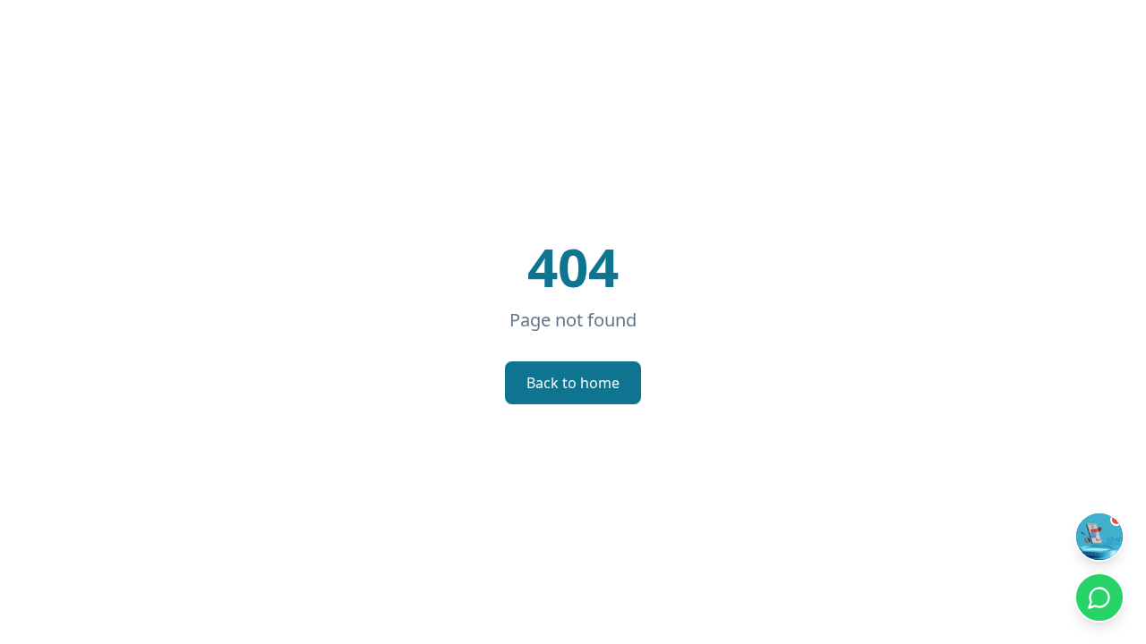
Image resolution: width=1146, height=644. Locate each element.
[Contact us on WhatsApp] (1099, 597)
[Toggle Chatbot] (1099, 537)
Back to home (573, 383)
